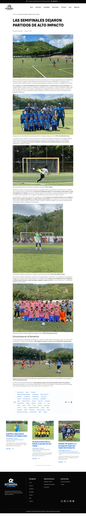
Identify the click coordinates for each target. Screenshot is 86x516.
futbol (23, 405)
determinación (20, 403)
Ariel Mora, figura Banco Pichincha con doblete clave (16, 435)
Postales (63, 7)
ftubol (18, 405)
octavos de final (41, 409)
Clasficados (35, 398)
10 (49, 465)
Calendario (47, 7)
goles (34, 405)
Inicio (31, 7)
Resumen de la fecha (22, 412)
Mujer (47, 407)
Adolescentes (20, 392)
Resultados (55, 7)
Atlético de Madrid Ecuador (23, 394)
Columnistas (46, 487)
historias (40, 405)
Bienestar (76, 7)
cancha (19, 398)
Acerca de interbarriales (65, 481)
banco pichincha (44, 394)
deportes (40, 401)
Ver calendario (54, 1)
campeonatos (35, 396)
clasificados (43, 398)
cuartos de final (26, 401)
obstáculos (32, 409)
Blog (70, 7)
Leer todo (8, 448)
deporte (34, 401)
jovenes (19, 407)
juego (24, 407)
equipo (28, 403)
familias (40, 403)
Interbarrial (15, 31)
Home (14, 14)
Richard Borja (33, 412)
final (48, 403)
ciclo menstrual (26, 398)
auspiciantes (35, 394)
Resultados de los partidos (49, 484)
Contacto (62, 484)
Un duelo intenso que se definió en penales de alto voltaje (41, 444)
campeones (44, 396)
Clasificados (15, 438)
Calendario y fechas (48, 481)
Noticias (20, 31)
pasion (48, 409)
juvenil (42, 407)
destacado (47, 401)
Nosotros (38, 7)
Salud (39, 412)
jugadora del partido (34, 407)
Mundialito (19, 409)
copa (18, 401)
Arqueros (33, 392)
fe (44, 403)
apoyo (27, 392)
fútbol (29, 405)
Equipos (34, 403)
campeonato (27, 396)
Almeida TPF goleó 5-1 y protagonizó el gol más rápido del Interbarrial (67, 446)
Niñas (25, 409)
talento (45, 412)
